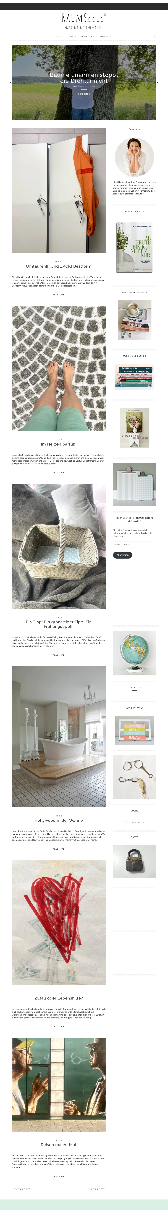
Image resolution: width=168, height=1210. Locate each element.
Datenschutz (103, 37)
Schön (59, 440)
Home (60, 37)
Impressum (86, 37)
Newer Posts (21, 1189)
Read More (84, 94)
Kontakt (71, 37)
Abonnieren (123, 555)
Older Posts (97, 1189)
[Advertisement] (136, 596)
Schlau (58, 262)
